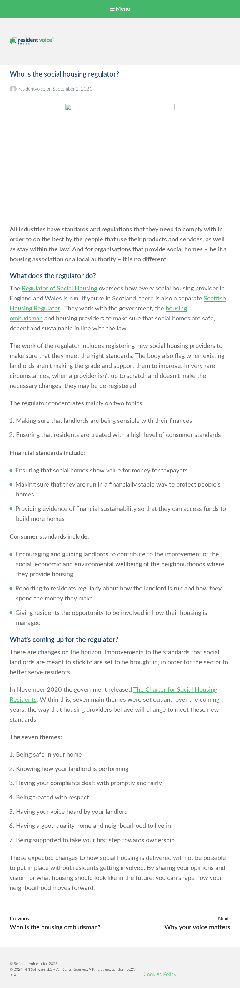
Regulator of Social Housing (59, 288)
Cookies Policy (160, 974)
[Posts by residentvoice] (14, 89)
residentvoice (33, 89)
